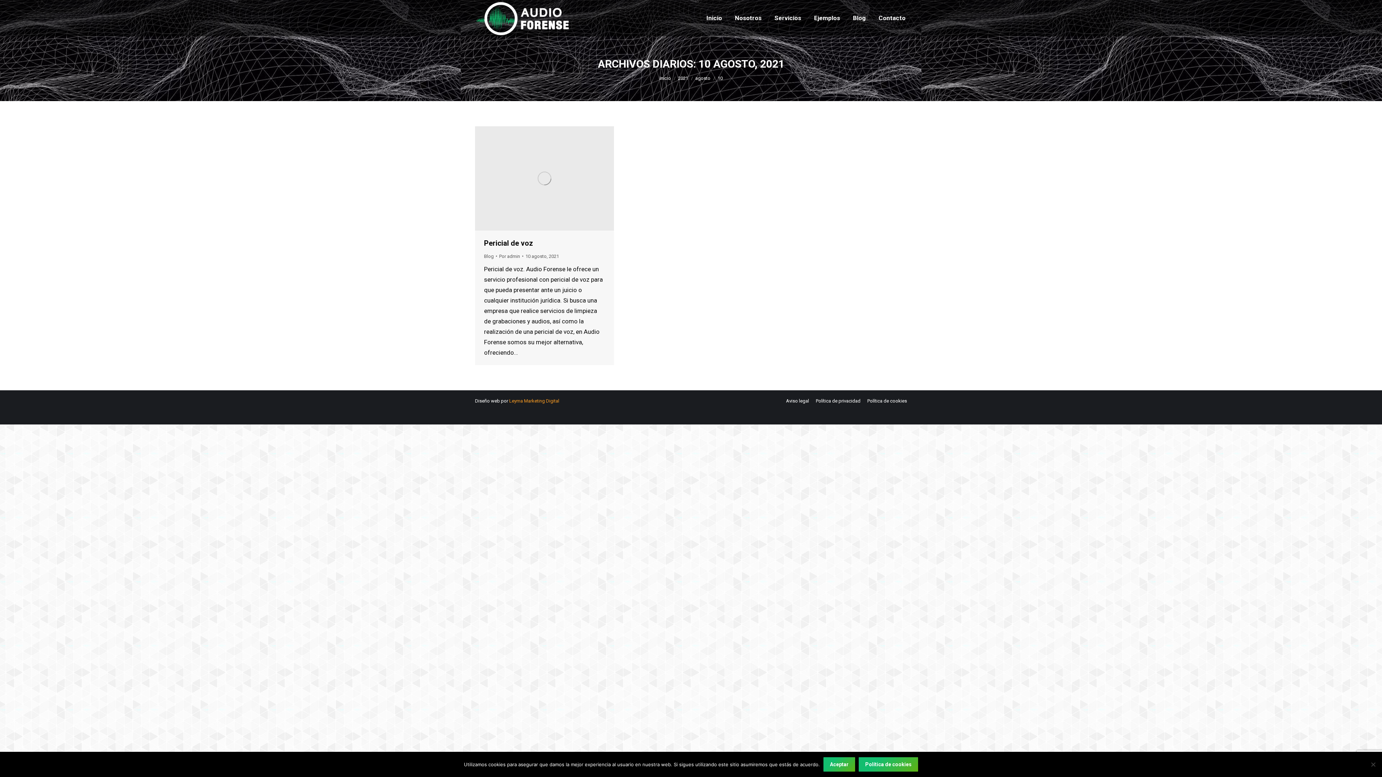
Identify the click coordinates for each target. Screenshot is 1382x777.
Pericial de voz (508, 243)
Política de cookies (888, 764)
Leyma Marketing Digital (534, 401)
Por (509, 256)
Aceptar (839, 764)
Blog (489, 256)
